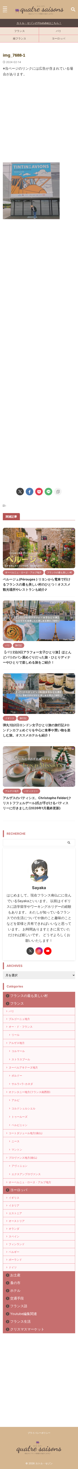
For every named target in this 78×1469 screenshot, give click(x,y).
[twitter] (20, 491)
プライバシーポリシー (39, 1432)
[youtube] (47, 951)
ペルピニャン (19, 1125)
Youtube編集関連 (23, 1314)
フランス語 (18, 1306)
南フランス (19, 38)
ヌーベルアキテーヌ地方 (23, 1067)
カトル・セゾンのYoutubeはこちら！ (39, 23)
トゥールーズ (19, 1116)
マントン (17, 1149)
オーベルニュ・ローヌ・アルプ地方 (30, 1182)
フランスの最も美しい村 (29, 996)
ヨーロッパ (58, 38)
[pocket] (39, 491)
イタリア (14, 1205)
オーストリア (17, 1220)
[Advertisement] (39, 121)
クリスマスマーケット (27, 1329)
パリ (58, 30)
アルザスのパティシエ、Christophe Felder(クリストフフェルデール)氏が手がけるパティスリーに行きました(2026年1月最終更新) (37, 803)
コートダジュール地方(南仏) (25, 1133)
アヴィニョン (19, 1165)
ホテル (15, 1291)
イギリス (14, 1197)
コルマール (18, 1051)
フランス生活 (20, 1321)
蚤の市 (15, 1283)
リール (16, 1034)
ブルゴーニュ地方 (19, 1018)
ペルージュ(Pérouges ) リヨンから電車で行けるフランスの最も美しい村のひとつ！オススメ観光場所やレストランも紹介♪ (36, 584)
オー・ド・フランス (21, 1026)
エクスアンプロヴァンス (26, 1174)
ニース (16, 1141)
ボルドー (17, 1075)
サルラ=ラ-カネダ (22, 1083)
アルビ (16, 1100)
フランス (19, 30)
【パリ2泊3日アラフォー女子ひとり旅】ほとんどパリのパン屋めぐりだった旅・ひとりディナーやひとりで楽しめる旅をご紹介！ (37, 657)
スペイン (14, 1236)
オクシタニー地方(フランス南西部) (29, 1092)
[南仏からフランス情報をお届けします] (39, 9)
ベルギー (14, 1251)
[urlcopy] (58, 491)
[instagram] (39, 951)
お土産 (15, 1275)
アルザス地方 (17, 1042)
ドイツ (13, 1267)
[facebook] (29, 491)
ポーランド (15, 1259)
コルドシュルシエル (23, 1108)
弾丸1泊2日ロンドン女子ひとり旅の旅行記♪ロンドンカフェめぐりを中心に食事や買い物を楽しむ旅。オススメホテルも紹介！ (36, 730)
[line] (48, 491)
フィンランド (17, 1244)
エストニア (15, 1213)
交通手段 (17, 1298)
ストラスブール (21, 1059)
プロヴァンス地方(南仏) (23, 1157)
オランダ (14, 1228)
